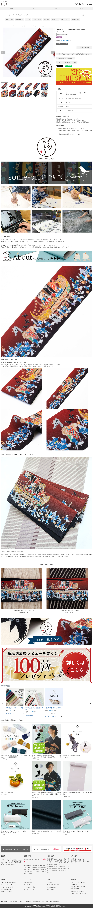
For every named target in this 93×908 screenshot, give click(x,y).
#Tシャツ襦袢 (9, 19)
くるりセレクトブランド (11, 26)
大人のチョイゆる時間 (7, 887)
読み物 (3, 879)
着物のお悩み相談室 (6, 891)
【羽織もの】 (57, 8)
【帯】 (34, 8)
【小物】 (81, 8)
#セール (28, 19)
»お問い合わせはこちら (77, 859)
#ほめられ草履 (75, 19)
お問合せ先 (74, 856)
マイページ (27, 879)
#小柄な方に (55, 19)
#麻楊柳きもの (19, 19)
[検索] (86, 3)
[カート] (83, 3)
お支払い (3, 856)
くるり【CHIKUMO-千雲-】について (11, 882)
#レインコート (65, 19)
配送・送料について (53, 885)
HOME (2, 26)
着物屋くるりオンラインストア (4, 5)
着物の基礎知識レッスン (8, 889)
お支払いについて (52, 887)
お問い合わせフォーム (15, 901)
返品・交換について (53, 889)
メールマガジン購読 (29, 887)
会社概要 (73, 879)
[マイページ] (79, 3)
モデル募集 (27, 901)
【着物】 (11, 8)
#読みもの (46, 19)
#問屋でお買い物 (37, 19)
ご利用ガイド (39, 871)
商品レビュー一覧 (29, 889)
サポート (50, 879)
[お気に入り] (76, 3)
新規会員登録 (28, 882)
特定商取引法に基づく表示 (40, 901)
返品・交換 (51, 856)
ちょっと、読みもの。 (7, 885)
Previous (3, 52)
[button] (3, 703)
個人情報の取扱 (54, 901)
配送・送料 (27, 856)
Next (53, 52)
